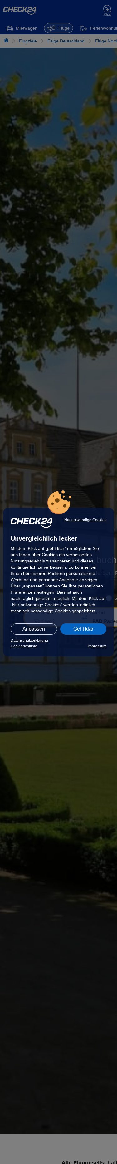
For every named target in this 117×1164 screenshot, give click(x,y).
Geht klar (83, 628)
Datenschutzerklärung (29, 640)
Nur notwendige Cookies (85, 520)
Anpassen (33, 628)
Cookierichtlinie (24, 646)
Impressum (97, 646)
